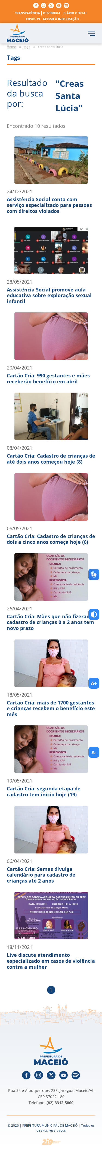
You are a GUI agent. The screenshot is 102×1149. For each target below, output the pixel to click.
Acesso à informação (61, 19)
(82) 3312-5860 (60, 1102)
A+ (94, 683)
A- (93, 752)
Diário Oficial (75, 13)
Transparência (27, 13)
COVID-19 (33, 19)
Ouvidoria (51, 13)
